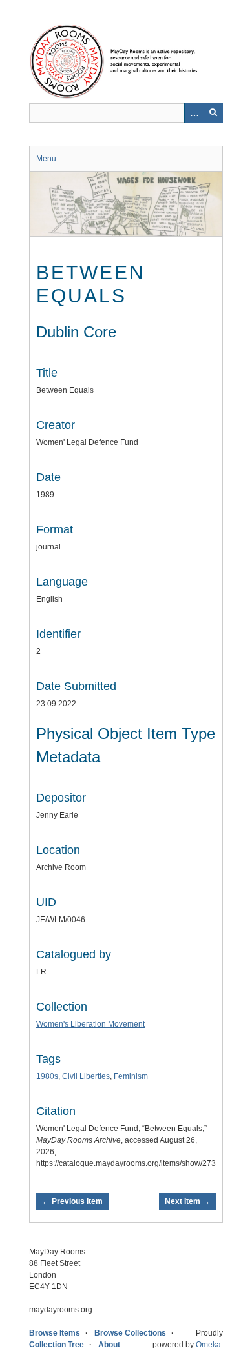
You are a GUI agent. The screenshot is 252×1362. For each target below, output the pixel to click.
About (109, 1344)
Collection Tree (56, 1344)
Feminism (131, 1076)
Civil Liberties (86, 1076)
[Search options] (194, 113)
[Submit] (213, 113)
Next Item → (187, 1201)
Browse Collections (130, 1332)
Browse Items (54, 1332)
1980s (47, 1076)
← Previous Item (72, 1201)
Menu (46, 158)
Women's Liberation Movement (90, 1024)
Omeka (208, 1344)
